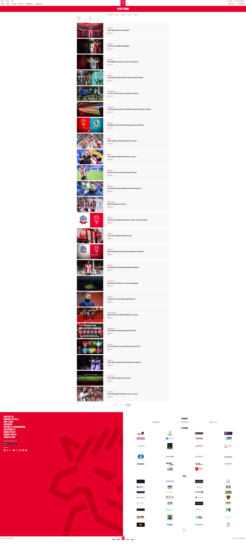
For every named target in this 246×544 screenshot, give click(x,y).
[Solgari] (170, 524)
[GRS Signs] (170, 503)
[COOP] (141, 456)
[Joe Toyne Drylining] (141, 509)
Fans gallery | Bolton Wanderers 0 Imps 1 (121, 157)
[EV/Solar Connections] (199, 492)
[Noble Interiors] (228, 509)
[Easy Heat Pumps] (199, 438)
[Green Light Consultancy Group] (141, 503)
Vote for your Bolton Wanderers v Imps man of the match (127, 220)
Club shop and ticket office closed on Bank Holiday (125, 77)
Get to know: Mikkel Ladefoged (118, 46)
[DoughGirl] (141, 438)
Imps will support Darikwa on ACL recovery (122, 394)
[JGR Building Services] (228, 503)
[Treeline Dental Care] (228, 464)
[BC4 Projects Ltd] (199, 433)
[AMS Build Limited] (228, 481)
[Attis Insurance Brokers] (170, 487)
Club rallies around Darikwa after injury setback (124, 362)
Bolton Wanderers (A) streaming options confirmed (125, 251)
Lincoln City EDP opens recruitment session (122, 93)
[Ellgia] (170, 492)
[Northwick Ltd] (228, 456)
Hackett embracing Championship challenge (123, 267)
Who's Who (8, 422)
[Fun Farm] (141, 497)
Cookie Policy (10, 432)
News (2, 4)
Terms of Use (9, 437)
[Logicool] (170, 456)
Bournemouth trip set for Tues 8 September (122, 283)
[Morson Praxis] (199, 509)
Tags (90, 17)
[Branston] (155, 422)
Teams (14, 4)
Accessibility (9, 429)
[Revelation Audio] (228, 517)
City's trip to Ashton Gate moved (118, 378)
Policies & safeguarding (14, 427)
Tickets (7, 1)
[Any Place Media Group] (141, 487)
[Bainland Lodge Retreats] (199, 487)
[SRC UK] (170, 464)
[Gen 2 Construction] (141, 446)
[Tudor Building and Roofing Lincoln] (170, 469)
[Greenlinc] (170, 446)
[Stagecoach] (199, 525)
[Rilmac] (141, 464)
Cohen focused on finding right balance (121, 299)
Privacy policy (10, 435)
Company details (11, 419)
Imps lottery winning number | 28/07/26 (121, 330)
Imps (2, 1)
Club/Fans (38, 4)
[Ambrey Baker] (170, 481)
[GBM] (228, 438)
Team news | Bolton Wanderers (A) (119, 236)
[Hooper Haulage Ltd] (199, 446)
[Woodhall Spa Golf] (228, 524)
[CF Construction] (141, 492)
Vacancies (8, 424)
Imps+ (8, 4)
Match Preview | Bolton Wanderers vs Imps (122, 315)
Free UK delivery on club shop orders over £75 (123, 346)
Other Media (242, 538)
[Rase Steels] (199, 517)
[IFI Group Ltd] (228, 446)
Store (12, 1)
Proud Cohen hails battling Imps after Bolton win (124, 188)
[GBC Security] (228, 497)
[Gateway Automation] (199, 497)
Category (79, 17)
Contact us (9, 417)
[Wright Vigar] (184, 530)
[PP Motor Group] (170, 517)
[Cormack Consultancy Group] (228, 433)
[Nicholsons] (199, 457)
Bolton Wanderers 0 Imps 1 (116, 204)
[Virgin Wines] (199, 469)
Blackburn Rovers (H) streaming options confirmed (125, 125)
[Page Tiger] (141, 517)
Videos (135, 14)
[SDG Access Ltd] (141, 525)
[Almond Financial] (170, 433)
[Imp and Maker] (199, 503)
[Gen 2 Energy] (184, 422)
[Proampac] (214, 422)
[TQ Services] (199, 464)
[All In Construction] (141, 433)
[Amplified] (199, 481)
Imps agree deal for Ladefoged (118, 30)
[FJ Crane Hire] (228, 492)
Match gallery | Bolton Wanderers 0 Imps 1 (122, 141)
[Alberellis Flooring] (141, 481)
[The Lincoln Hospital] (170, 509)
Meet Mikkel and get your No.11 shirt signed (122, 62)
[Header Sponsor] (241, 4)
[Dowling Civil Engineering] (170, 438)
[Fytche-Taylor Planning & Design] (170, 497)
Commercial (29, 4)
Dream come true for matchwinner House (122, 172)
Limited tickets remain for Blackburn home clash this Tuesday (129, 109)
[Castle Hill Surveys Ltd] (228, 487)
